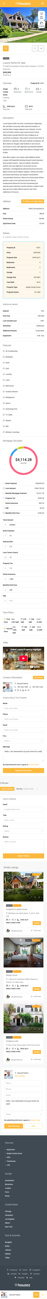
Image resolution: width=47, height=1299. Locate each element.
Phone (5, 714)
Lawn (8, 380)
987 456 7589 (23, 687)
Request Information (23, 770)
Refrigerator (10, 397)
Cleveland (9, 1215)
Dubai (7, 1246)
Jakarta (8, 1250)
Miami (7, 1223)
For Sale (6, 58)
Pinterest (20, 1278)
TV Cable (9, 415)
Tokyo (7, 1258)
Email (5, 725)
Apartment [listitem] (11, 1150)
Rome (7, 1196)
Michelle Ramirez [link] (16, 931)
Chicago (8, 1211)
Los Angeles (9, 1219)
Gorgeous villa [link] (12, 1041)
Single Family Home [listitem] (14, 1153)
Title (5, 815)
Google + (24, 1274)
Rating (5, 826)
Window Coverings (12, 432)
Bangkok (8, 1242)
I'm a (4, 736)
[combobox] (23, 740)
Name (5, 703)
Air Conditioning (11, 351)
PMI (4, 596)
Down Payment (8, 531)
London (8, 1188)
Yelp (30, 1278)
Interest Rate (8, 542)
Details (37, 923)
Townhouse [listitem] (11, 1161)
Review (5, 837)
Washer (8, 421)
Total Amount (8, 520)
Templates (41, 26)
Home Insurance (9, 574)
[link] (23, 887)
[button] (35, 48)
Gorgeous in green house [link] (16, 909)
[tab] (6, 48)
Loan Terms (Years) (10, 552)
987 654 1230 (38, 687)
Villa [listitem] (8, 1157)
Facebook (13, 1270)
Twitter (24, 1270)
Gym (7, 368)
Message (6, 747)
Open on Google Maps (34, 201)
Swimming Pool (11, 409)
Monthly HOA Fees (10, 585)
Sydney (8, 1254)
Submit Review (23, 856)
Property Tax (8, 563)
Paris (7, 1192)
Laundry (9, 374)
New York (8, 1227)
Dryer (8, 363)
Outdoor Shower (12, 392)
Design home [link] (11, 975)
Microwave (10, 386)
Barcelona (9, 1184)
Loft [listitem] (8, 1165)
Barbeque (9, 357)
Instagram (36, 1270)
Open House (36, 874)
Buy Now (41, 17)
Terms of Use (34, 765)
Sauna (8, 403)
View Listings (38, 677)
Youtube (36, 1274)
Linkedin (13, 1274)
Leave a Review (7, 789)
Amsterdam (9, 1180)
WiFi (7, 426)
